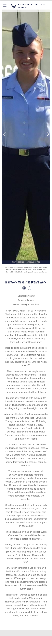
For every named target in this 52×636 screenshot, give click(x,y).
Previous (4, 134)
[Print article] (24, 288)
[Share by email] (29, 288)
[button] (4, 6)
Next (47, 134)
